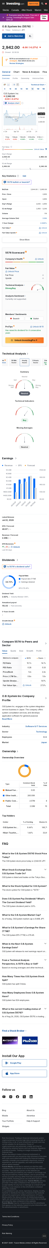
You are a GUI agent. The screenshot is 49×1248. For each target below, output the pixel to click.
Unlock (28, 685)
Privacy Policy (7, 1225)
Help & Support (33, 1121)
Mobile (5, 1116)
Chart (16, 72)
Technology (41, 732)
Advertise (31, 1116)
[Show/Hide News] (17, 84)
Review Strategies (17, 63)
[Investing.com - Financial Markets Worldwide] (15, 3)
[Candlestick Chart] (4, 84)
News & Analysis (30, 72)
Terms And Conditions (10, 1217)
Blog (4, 1110)
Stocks (6, 10)
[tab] (14, 362)
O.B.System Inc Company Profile (18, 698)
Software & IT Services (36, 726)
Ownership (25, 78)
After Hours (27, 10)
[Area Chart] (8, 84)
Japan (44, 742)
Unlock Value (39, 149)
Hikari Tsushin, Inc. (12, 833)
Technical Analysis (14, 353)
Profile (15, 78)
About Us (30, 1110)
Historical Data (38, 78)
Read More (7, 719)
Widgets (5, 1126)
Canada (15, 10)
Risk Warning (7, 1233)
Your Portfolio (8, 1121)
